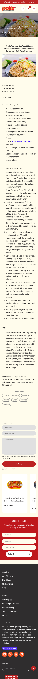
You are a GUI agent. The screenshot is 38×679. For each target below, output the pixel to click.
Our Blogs (6, 580)
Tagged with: (19, 391)
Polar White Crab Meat (21, 141)
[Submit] (33, 668)
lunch (15, 400)
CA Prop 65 (7, 600)
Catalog (5, 572)
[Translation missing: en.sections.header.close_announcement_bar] (37, 2)
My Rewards (7, 584)
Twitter (27, 379)
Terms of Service (9, 611)
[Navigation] (34, 8)
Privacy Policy (8, 607)
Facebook (9, 379)
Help (4, 588)
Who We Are (7, 576)
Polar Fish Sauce (26, 131)
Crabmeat (15, 395)
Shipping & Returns (10, 604)
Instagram (18, 379)
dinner (24, 395)
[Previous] (4, 2)
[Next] (34, 2)
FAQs (4, 615)
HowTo (6, 400)
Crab (5, 395)
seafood (7, 404)
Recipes (24, 400)
